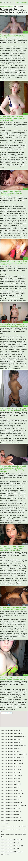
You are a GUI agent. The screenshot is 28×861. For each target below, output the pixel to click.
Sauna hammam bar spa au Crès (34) (10, 781)
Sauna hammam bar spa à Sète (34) (10, 843)
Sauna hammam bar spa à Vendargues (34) (12, 846)
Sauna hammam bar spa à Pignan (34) (11, 814)
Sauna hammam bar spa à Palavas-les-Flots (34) (13, 805)
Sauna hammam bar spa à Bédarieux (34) (11, 739)
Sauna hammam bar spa (6, 6)
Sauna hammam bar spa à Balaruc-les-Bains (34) (13, 736)
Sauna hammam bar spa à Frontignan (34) (12, 763)
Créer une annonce (21, 2)
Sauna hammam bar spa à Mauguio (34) (11, 796)
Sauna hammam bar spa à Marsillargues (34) (12, 793)
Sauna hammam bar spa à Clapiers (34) (11, 751)
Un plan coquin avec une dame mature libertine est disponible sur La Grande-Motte (13, 118)
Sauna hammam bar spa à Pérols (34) (10, 808)
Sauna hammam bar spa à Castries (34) (11, 748)
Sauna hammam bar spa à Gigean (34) (11, 766)
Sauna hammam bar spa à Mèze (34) (10, 799)
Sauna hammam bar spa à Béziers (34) (11, 742)
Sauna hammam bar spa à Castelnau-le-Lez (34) (13, 745)
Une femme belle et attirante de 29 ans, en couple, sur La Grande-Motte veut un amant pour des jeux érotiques (13, 469)
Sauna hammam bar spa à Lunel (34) (10, 787)
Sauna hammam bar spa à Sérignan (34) (11, 839)
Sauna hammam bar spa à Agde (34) (10, 730)
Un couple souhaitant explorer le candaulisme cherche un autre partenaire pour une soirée (12, 548)
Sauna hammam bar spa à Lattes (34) (10, 778)
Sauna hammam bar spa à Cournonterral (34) (12, 757)
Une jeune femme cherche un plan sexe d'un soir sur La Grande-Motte (13, 409)
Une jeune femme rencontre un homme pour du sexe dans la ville (12, 36)
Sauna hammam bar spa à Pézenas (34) (11, 811)
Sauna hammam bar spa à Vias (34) (10, 849)
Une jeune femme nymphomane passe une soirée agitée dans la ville (13, 325)
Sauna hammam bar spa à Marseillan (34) (11, 790)
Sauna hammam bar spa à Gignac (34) (11, 769)
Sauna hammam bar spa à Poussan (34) (11, 817)
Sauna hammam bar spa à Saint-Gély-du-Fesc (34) (14, 826)
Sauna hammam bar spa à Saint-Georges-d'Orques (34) (14, 830)
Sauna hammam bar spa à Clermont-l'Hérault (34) (14, 754)
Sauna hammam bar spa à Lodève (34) (11, 784)
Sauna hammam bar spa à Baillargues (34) (12, 733)
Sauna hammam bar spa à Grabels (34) (11, 772)
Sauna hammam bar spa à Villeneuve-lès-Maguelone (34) (12, 853)
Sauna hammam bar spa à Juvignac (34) (11, 775)
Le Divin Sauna (5, 2)
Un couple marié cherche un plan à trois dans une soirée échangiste (13, 609)
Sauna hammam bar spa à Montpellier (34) (12, 802)
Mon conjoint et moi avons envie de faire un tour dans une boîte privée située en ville (13, 263)
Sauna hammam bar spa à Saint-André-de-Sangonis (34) (12, 822)
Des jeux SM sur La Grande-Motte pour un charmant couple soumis (13, 678)
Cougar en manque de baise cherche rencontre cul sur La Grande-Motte (11, 193)
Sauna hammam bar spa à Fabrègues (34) (12, 760)
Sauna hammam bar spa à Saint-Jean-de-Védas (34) (13, 835)
